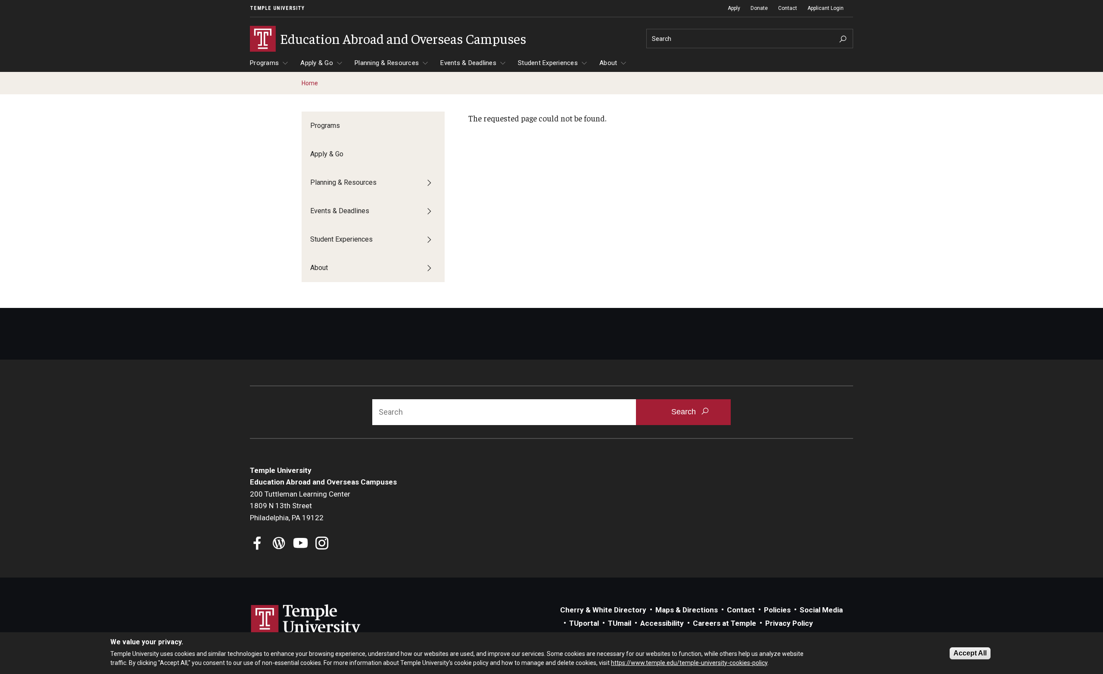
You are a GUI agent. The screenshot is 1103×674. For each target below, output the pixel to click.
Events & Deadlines (468, 63)
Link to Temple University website (306, 620)
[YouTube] (300, 544)
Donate (759, 8)
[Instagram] (322, 544)
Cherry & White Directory (603, 610)
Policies (777, 610)
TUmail (619, 623)
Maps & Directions (686, 610)
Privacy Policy (789, 623)
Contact (787, 8)
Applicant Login (825, 8)
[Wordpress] (279, 544)
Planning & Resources (387, 63)
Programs (264, 63)
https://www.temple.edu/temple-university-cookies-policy (689, 662)
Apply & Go (316, 63)
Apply (734, 8)
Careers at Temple (724, 623)
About (608, 63)
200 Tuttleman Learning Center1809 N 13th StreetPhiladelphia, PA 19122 (300, 506)
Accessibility (662, 623)
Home (310, 83)
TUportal (584, 623)
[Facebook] (257, 544)
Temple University (277, 8)
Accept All (970, 653)
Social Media (821, 610)
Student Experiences (548, 63)
